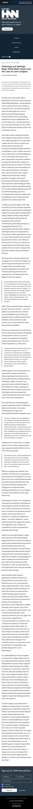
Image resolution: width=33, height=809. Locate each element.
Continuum (7, 784)
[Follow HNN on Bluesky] (9, 57)
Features (16, 38)
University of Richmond (25, 3)
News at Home (6, 62)
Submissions (16, 52)
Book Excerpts (16, 42)
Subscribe (7, 29)
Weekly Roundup (9, 786)
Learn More (22, 790)
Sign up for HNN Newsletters (16, 800)
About (16, 47)
